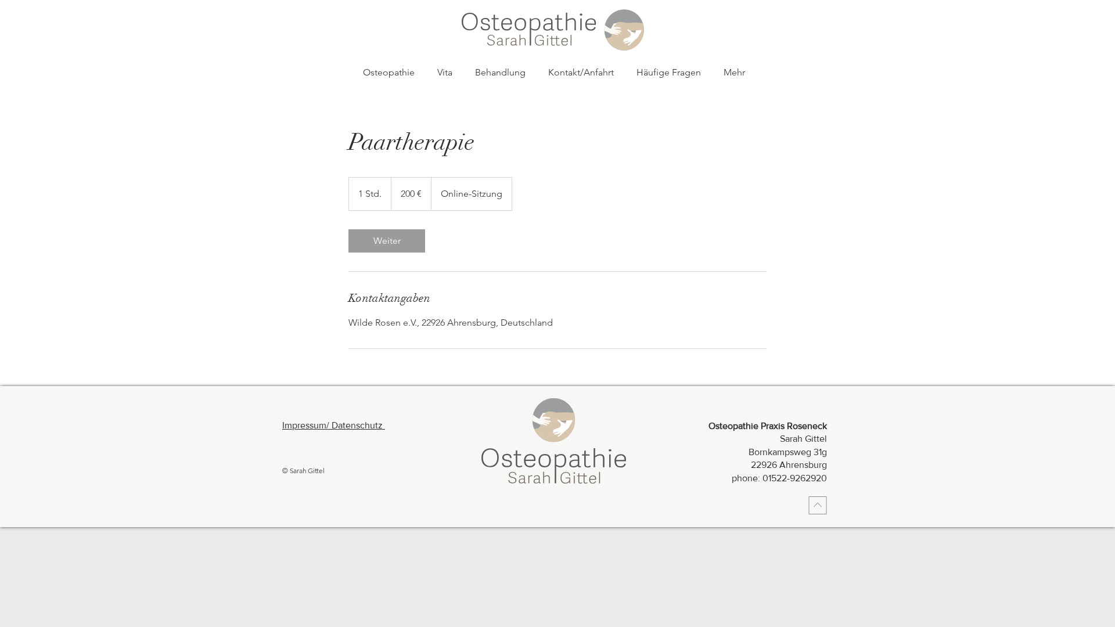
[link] (386, 241)
